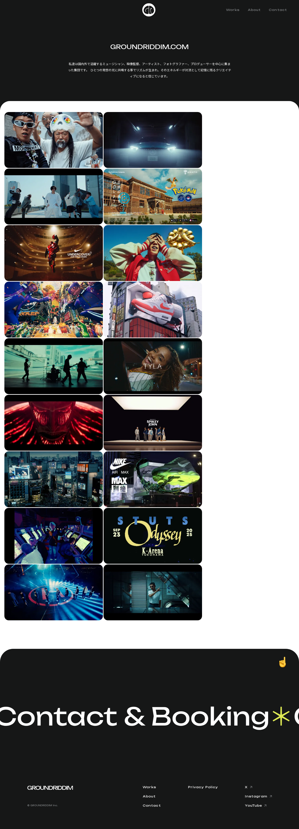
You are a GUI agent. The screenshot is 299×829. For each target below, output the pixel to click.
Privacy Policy (203, 787)
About (254, 10)
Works (233, 10)
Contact (278, 10)
